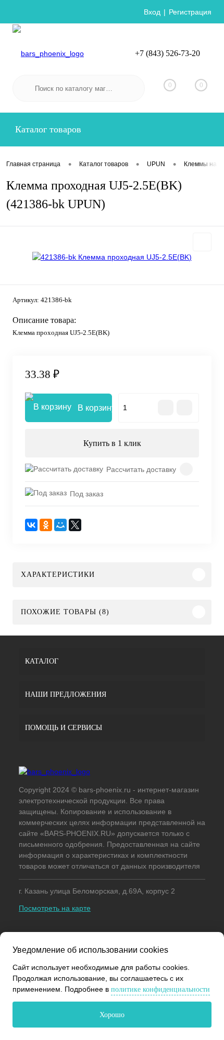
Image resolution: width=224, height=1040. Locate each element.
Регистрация (190, 12)
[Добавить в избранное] (202, 242)
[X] (75, 525)
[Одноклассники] (46, 525)
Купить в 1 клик (112, 443)
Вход (152, 12)
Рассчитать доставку (141, 469)
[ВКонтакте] (31, 525)
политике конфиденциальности (160, 989)
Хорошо (112, 1015)
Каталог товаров (47, 129)
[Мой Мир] (60, 525)
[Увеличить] (112, 257)
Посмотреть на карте (55, 908)
